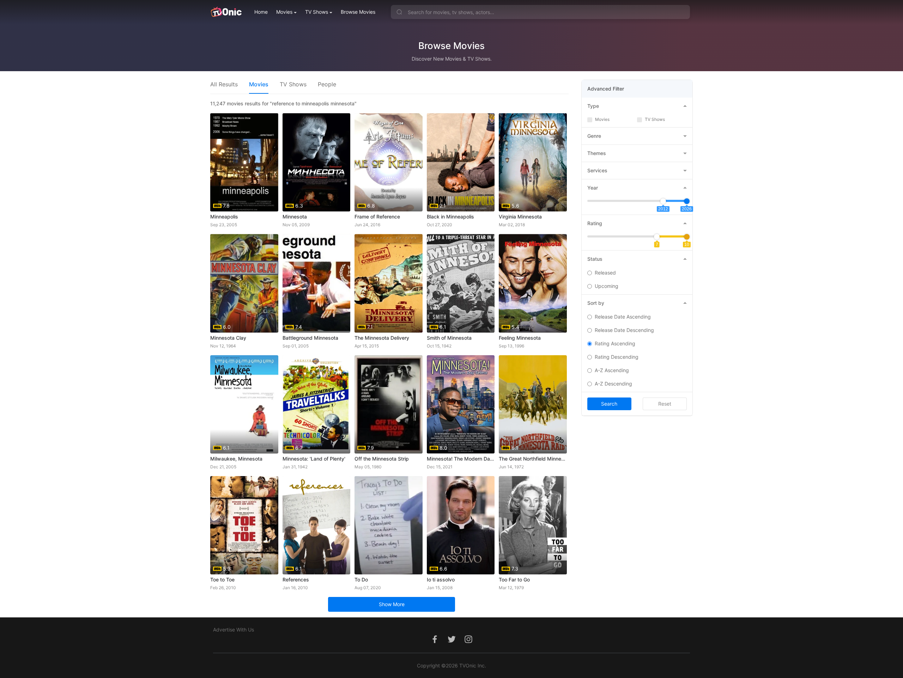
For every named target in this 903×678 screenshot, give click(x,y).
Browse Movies (358, 12)
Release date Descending (624, 330)
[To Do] (388, 525)
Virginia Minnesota (520, 217)
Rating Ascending (615, 343)
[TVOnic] (226, 12)
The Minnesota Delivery (381, 338)
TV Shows (316, 12)
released (605, 273)
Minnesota (295, 217)
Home (261, 12)
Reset (664, 404)
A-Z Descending (613, 384)
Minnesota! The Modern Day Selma (461, 459)
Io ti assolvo (441, 580)
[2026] (687, 201)
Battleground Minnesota (310, 338)
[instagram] (468, 643)
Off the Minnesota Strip (381, 459)
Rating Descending (616, 357)
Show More (392, 604)
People (327, 84)
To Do (361, 580)
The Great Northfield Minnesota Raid (533, 459)
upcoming (606, 286)
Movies (284, 12)
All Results (224, 84)
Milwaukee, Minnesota (236, 459)
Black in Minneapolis (450, 217)
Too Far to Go (514, 580)
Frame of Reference (377, 217)
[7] (657, 237)
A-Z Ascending (612, 370)
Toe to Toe (222, 580)
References (296, 580)
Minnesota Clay (228, 338)
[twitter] (451, 643)
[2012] (663, 201)
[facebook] (434, 643)
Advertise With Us (233, 630)
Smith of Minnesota (449, 338)
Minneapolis (224, 217)
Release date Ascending (623, 317)
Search (609, 404)
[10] (687, 237)
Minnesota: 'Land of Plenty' (314, 459)
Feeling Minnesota (520, 338)
